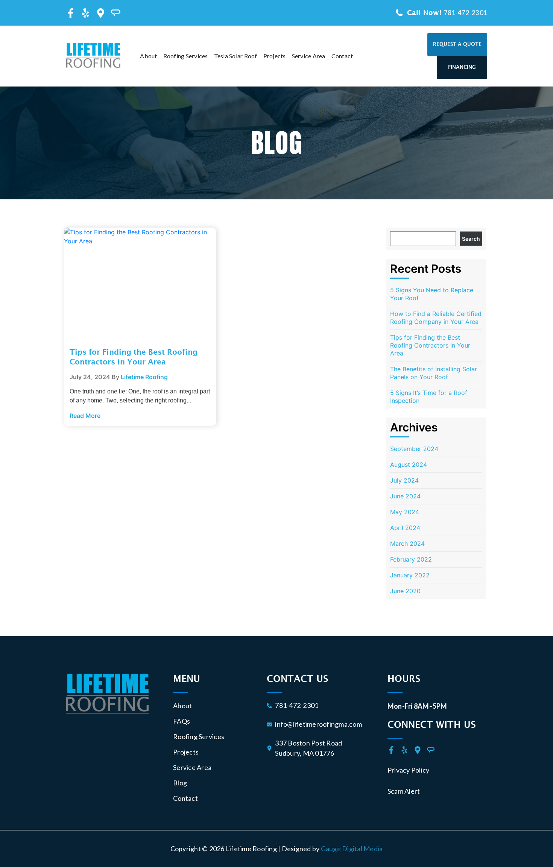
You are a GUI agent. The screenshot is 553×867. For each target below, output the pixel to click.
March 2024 (407, 543)
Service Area (318, 55)
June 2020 (405, 591)
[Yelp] (85, 13)
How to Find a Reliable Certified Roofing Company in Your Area (436, 317)
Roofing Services (185, 55)
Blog (180, 783)
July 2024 (404, 480)
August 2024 (408, 464)
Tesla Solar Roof (245, 55)
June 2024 (405, 496)
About (138, 55)
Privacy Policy (408, 770)
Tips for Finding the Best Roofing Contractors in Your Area (430, 345)
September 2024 (414, 448)
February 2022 (411, 559)
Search (471, 238)
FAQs (181, 721)
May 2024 (404, 512)
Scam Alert (403, 791)
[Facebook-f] (70, 13)
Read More (85, 415)
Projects (284, 55)
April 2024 (405, 527)
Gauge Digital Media (352, 848)
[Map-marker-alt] (100, 13)
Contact (352, 55)
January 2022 (410, 575)
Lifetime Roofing (144, 377)
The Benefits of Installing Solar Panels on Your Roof (433, 373)
